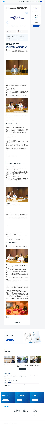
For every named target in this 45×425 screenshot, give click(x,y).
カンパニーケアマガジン (35, 411)
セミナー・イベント (35, 410)
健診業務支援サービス (25, 411)
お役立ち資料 (34, 412)
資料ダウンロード (41, 1)
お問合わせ (34, 415)
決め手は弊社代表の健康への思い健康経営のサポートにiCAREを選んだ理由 (15, 36)
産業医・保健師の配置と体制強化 (17, 409)
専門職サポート (24, 410)
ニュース (34, 409)
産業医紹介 (24, 409)
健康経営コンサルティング (25, 412)
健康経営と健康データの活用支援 (17, 411)
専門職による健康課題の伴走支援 (17, 410)
